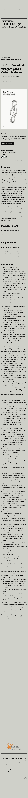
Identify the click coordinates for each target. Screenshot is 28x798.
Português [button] (4, 9)
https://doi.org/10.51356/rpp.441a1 (10, 76)
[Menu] (25, 40)
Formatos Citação (7, 143)
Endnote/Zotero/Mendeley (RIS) (10, 152)
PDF (3, 234)
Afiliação (4, 85)
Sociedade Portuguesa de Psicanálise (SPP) (14, 758)
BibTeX (4, 154)
